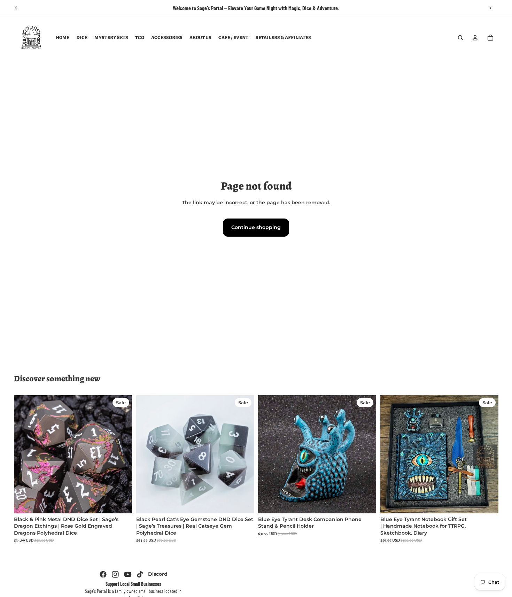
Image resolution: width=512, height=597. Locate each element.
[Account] (475, 37)
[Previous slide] (16, 8)
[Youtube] (128, 574)
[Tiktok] (140, 574)
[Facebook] (103, 574)
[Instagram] (115, 574)
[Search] (460, 37)
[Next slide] (490, 8)
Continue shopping (256, 227)
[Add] (121, 502)
